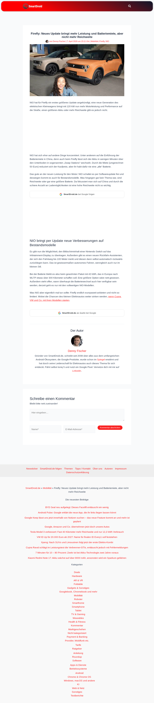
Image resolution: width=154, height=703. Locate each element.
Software (77, 660)
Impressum (121, 468)
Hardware (77, 576)
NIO (107, 41)
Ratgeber (77, 648)
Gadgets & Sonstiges (78, 588)
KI (78, 684)
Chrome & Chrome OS (79, 677)
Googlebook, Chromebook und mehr (78, 591)
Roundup (77, 657)
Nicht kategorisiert (77, 633)
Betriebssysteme (78, 668)
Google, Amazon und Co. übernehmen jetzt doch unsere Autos (77, 526)
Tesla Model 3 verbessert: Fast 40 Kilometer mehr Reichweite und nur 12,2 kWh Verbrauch (77, 532)
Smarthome (78, 603)
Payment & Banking (77, 637)
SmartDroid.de (33, 488)
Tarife (78, 645)
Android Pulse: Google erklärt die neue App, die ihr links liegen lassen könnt (77, 512)
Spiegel (101, 359)
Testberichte (77, 695)
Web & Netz (78, 688)
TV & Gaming (78, 614)
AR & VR (78, 580)
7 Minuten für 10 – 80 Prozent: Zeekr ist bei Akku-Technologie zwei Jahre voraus (77, 552)
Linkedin (76, 371)
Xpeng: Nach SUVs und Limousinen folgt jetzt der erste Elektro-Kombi (77, 542)
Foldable (78, 584)
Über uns (97, 468)
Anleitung (78, 653)
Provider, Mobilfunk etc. (77, 640)
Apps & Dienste (78, 665)
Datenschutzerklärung (77, 472)
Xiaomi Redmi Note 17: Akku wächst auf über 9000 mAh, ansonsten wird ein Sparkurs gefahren (77, 558)
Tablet (78, 610)
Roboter (78, 599)
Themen (68, 468)
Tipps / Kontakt (82, 468)
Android (79, 673)
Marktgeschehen (77, 629)
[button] (129, 6)
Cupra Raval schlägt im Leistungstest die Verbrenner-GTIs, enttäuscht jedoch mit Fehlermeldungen (77, 547)
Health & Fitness (77, 622)
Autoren (109, 468)
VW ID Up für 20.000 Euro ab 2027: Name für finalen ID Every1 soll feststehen (77, 537)
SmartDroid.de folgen (51, 468)
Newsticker (32, 468)
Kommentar (77, 625)
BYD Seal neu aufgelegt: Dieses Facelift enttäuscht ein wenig (77, 507)
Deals (77, 572)
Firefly (102, 41)
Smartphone (78, 607)
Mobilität (94, 41)
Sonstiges (77, 692)
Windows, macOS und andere (79, 680)
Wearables (78, 618)
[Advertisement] (77, 132)
